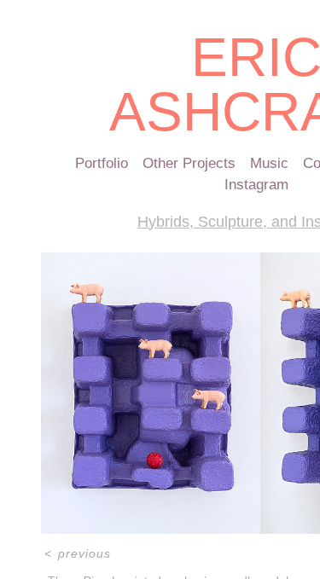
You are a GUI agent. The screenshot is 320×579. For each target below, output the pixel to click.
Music (269, 163)
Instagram (256, 185)
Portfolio (101, 163)
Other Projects (189, 163)
